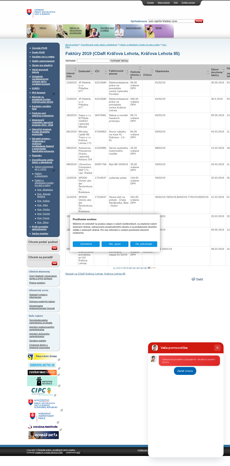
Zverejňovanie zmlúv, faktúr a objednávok (43, 161)
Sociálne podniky (37, 340)
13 (141, 268)
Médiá (159, 28)
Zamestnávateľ (133, 28)
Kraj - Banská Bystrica (43, 195)
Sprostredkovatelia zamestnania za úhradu (40, 321)
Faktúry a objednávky (41, 174)
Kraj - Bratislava (45, 190)
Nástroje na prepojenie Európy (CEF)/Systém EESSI (42, 99)
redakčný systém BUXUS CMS (49, 452)
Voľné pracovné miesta (40, 71)
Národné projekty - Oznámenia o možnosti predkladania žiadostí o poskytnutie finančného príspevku (43, 145)
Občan (43, 28)
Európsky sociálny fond (41, 107)
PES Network (38, 92)
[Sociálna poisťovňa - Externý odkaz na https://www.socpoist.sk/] (44, 429)
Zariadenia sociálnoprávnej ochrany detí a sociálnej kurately (41, 80)
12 (138, 268)
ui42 (78, 452)
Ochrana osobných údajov (42, 301)
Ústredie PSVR (39, 48)
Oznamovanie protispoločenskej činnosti (42, 307)
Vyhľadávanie (139, 21)
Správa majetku (40, 233)
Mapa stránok (164, 2)
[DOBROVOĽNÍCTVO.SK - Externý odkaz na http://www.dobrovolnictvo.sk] (43, 368)
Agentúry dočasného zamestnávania (39, 335)
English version (188, 2)
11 (134, 268)
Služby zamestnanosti (43, 61)
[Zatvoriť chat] (217, 348)
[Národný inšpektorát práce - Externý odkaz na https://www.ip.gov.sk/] (43, 422)
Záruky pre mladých (42, 65)
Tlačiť (199, 279)
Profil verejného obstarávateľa (40, 228)
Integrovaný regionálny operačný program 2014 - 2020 (42, 122)
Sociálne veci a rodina (107, 29)
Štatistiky (37, 155)
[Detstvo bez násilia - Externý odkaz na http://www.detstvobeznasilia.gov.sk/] (43, 385)
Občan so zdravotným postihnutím (76, 30)
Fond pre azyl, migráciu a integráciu (43, 114)
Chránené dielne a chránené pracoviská (39, 346)
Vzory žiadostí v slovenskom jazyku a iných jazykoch (43, 277)
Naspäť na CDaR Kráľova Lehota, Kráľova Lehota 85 (95, 273)
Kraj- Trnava (43, 218)
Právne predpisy (37, 283)
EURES (36, 88)
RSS (176, 2)
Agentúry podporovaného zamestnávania (41, 328)
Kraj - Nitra (42, 205)
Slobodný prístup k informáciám (38, 296)
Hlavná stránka (72, 45)
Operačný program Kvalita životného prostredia (41, 132)
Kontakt (150, 2)
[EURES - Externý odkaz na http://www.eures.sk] (43, 359)
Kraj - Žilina (43, 222)
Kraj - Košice (43, 201)
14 (145, 268)
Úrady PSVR (38, 52)
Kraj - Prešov (43, 209)
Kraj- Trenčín (43, 214)
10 (130, 268)
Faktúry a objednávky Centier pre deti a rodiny (44, 183)
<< (114, 268)
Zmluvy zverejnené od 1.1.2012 (44, 168)
